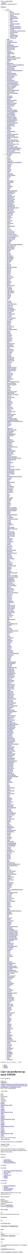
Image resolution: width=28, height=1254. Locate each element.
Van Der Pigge (10, 998)
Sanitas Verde (10, 879)
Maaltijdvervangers (11, 117)
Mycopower (10, 594)
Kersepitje (9, 499)
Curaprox (9, 316)
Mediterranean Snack (12, 572)
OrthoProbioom (11, 746)
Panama (9, 792)
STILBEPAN (10, 943)
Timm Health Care (11, 970)
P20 (8, 783)
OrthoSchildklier (11, 758)
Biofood (9, 265)
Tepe (8, 960)
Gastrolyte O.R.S (11, 411)
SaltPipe (9, 875)
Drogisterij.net (10, 359)
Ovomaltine (10, 782)
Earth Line (9, 362)
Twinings (9, 991)
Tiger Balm (9, 969)
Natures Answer (11, 608)
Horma (8, 465)
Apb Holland (10, 182)
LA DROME (10, 517)
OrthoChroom (10, 681)
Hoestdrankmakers (11, 459)
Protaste (9, 834)
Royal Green (10, 872)
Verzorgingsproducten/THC (14, 152)
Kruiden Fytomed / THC (13, 144)
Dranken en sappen (11, 59)
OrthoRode (9, 756)
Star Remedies (10, 929)
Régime (9, 855)
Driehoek (9, 356)
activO (8, 156)
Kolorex (9, 512)
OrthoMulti (9, 734)
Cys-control (10, 319)
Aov (8, 179)
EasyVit (9, 363)
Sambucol (9, 878)
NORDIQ (9, 625)
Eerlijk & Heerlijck (11, 369)
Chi (8, 299)
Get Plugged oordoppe (12, 420)
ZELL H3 (9, 1049)
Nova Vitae (9, 629)
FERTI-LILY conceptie (12, 394)
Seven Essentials (11, 901)
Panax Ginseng (10, 793)
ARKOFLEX (10, 197)
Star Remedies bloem (12, 930)
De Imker (9, 328)
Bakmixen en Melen (12, 100)
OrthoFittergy (10, 695)
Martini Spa (10, 562)
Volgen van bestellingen (9, 1185)
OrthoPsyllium (10, 749)
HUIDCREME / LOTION (13, 469)
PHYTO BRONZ (11, 813)
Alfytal (8, 168)
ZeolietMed (10, 1052)
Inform (8, 483)
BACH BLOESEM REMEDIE (15, 244)
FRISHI (9, 405)
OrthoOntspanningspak (12, 744)
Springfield (9, 928)
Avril (8, 227)
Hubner (9, 468)
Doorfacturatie (10, 346)
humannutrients (10, 471)
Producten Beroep (11, 830)
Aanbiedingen (7, 1159)
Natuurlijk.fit (10, 615)
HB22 (8, 437)
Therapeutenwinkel (11, 966)
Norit (8, 626)
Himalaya (9, 455)
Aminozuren (13, 38)
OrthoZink (9, 778)
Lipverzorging (10, 106)
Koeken (9, 98)
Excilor (8, 388)
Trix (8, 987)
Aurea (8, 224)
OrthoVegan (10, 769)
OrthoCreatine (10, 687)
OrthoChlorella (10, 680)
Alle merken (8, 154)
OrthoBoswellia (11, 676)
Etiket (8, 386)
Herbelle (9, 448)
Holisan (9, 461)
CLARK (9, 301)
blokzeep (9, 281)
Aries (8, 189)
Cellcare (9, 297)
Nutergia (9, 639)
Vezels (8, 55)
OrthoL (8, 714)
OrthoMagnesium (11, 722)
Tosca (8, 980)
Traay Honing (10, 983)
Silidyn (8, 905)
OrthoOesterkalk (11, 741)
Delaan (8, 332)
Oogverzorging (10, 76)
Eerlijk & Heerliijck (11, 367)
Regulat (9, 857)
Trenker (9, 986)
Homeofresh (10, 462)
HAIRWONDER (11, 434)
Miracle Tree (10, 588)
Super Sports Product (12, 946)
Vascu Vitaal (10, 1004)
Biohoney (9, 268)
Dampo (8, 323)
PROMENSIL (10, 831)
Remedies (9, 128)
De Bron (9, 325)
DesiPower (9, 340)
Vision (8, 1017)
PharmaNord (10, 806)
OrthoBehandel (10, 670)
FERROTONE (10, 393)
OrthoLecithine (10, 717)
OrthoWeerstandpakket (12, 776)
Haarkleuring (10, 63)
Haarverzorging (14, 32)
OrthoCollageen (11, 684)
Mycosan (9, 595)
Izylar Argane (10, 488)
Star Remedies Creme (12, 933)
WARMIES (10, 1035)
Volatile (9, 1029)
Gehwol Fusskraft (11, 414)
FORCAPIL (10, 403)
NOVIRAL (10, 632)
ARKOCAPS (10, 193)
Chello (8, 298)
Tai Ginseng (10, 956)
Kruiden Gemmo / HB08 (13, 141)
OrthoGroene (10, 704)
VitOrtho (9, 1025)
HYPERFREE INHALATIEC (14, 476)
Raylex (8, 854)
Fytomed (9, 410)
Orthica (8, 660)
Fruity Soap (10, 407)
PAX (8, 796)
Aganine (9, 159)
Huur (8, 475)
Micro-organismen (11, 73)
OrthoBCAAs (10, 669)
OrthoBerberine (11, 671)
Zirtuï (8, 1058)
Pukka (8, 840)
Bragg (8, 284)
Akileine (9, 165)
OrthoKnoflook (10, 710)
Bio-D (8, 263)
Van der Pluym (10, 1000)
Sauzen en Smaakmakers (13, 84)
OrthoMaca (9, 721)
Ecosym (9, 364)
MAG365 (9, 548)
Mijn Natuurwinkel (11, 585)
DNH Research (10, 343)
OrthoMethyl (10, 729)
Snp (8, 916)
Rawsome (9, 853)
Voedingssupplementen (12, 46)
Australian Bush (11, 226)
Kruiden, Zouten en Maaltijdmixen (15, 64)
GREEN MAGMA (11, 429)
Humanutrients (10, 472)
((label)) (3, 1234)
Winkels (6, 1177)
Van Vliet (9, 1001)
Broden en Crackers (12, 103)
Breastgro (9, 287)
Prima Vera (9, 826)
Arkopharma (10, 203)
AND (8, 172)
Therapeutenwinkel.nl (12, 967)
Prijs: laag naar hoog (14, 1085)
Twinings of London (12, 993)
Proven (8, 836)
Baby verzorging (11, 115)
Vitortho (9, 1027)
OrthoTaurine (10, 765)
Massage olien (10, 77)
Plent (8, 823)
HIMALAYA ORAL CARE (14, 458)
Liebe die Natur (11, 531)
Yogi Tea (9, 1044)
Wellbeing (9, 1038)
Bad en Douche (11, 49)
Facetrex (9, 390)
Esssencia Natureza (11, 384)
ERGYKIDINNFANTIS (13, 381)
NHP (8, 618)
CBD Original (10, 292)
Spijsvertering (10, 145)
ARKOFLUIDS (11, 199)
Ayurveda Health (11, 237)
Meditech (9, 571)
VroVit (8, 1031)
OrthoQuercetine (11, 751)
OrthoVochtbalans (11, 775)
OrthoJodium (10, 707)
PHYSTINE (10, 811)
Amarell (9, 169)
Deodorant (9, 79)
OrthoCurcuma (10, 688)
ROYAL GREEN (11, 871)
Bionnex (9, 270)
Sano (8, 881)
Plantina (9, 820)
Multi (11, 19)
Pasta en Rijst (10, 101)
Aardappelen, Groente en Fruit (17, 31)
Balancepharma (10, 248)
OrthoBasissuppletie (12, 667)
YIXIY (8, 1042)
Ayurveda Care (10, 233)
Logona (9, 543)
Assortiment (10, 40)
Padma (8, 789)
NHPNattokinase (11, 619)
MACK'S (9, 547)
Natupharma (10, 601)
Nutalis (8, 636)
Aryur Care (9, 220)
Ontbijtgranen (10, 89)
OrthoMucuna (10, 732)
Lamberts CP (10, 524)
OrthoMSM (10, 731)
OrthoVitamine (10, 773)
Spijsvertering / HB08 (12, 147)
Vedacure (9, 1008)
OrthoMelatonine (11, 725)
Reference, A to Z (7, 1087)
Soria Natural (10, 920)
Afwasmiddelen (11, 113)
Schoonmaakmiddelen (12, 111)
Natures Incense (11, 612)
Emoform (9, 376)
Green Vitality (10, 431)
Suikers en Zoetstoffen (12, 93)
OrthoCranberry (11, 686)
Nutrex (8, 643)
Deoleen (9, 333)
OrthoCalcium (10, 677)
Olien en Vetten (14, 36)
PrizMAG (9, 828)
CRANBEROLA (11, 309)
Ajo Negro (9, 164)
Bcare (8, 251)
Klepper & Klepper (11, 510)
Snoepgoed (9, 96)
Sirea (8, 908)
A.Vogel (9, 155)
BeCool (9, 254)
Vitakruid (9, 1019)
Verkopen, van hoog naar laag (8, 1084)
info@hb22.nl (10, 1206)
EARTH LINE (10, 360)
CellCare (9, 295)
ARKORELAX (11, 205)
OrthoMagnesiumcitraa (12, 724)
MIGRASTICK (11, 584)
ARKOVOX (10, 210)
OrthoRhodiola (10, 755)
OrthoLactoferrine (11, 715)
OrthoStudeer (10, 763)
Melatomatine (10, 578)
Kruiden (12, 12)
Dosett (8, 347)
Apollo (8, 183)
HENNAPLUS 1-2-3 (12, 446)
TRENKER (10, 984)
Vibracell (9, 1015)
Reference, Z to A (16, 1087)
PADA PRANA (11, 787)
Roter (8, 867)
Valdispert (9, 995)
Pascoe (8, 795)
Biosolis (9, 271)
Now (8, 635)
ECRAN (9, 366)
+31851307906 (9, 1)
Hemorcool (9, 445)
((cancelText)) (4, 1226)
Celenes (9, 294)
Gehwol (9, 413)
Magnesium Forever (12, 553)
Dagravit (9, 321)
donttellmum (10, 345)
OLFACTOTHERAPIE (13, 653)
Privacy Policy (7, 1172)
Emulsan (9, 377)
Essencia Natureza (11, 383)
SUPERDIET (10, 947)
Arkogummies (10, 200)
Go (7, 427)
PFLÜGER (10, 802)
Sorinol (8, 925)
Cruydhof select (11, 313)
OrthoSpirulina (10, 762)
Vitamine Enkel (14, 35)
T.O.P (8, 953)
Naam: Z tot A (5, 1085)
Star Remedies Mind (12, 937)
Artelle (8, 219)
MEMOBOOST (11, 581)
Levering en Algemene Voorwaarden (13, 1170)
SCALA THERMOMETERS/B (15, 889)
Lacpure (9, 520)
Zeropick (9, 1055)
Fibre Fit (9, 396)
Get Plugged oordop (12, 418)
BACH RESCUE (11, 246)
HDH (8, 438)
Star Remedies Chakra (12, 932)
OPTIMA (9, 656)
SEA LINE (9, 894)
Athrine (9, 222)
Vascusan (9, 1007)
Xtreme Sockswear (11, 1041)
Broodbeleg (10, 97)
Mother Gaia (10, 591)
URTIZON (9, 994)
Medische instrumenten (12, 137)
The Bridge (9, 964)
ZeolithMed (10, 1053)
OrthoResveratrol (11, 753)
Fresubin (9, 404)
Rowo (8, 868)
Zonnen (9, 50)
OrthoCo (9, 683)
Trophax (9, 988)
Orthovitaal (9, 772)
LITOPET (9, 540)
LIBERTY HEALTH (12, 529)
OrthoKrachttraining (12, 711)
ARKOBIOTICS (11, 192)
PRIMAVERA (10, 827)
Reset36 (9, 858)
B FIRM (9, 241)
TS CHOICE (10, 990)
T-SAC (8, 952)
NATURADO (10, 602)
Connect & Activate (12, 304)
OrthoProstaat (10, 748)
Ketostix (9, 500)
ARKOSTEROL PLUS (13, 207)
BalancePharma (11, 247)
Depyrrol (9, 336)
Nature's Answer (11, 605)
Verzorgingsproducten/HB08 (14, 148)
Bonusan (9, 282)
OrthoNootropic (11, 738)
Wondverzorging (11, 114)
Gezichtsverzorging (11, 66)
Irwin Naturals (10, 486)
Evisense (9, 387)
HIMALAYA (10, 454)
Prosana (9, 833)
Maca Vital (9, 546)
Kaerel (8, 495)
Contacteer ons (7, 1175)
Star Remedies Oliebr (12, 939)
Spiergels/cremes (11, 104)
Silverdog (9, 906)
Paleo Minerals (10, 790)
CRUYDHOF (10, 311)
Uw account (4, 1180)
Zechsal (9, 1046)
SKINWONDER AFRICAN (14, 911)
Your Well (9, 1045)
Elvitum (9, 371)
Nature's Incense (11, 606)
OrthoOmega (10, 742)
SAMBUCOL (10, 877)
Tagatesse (9, 954)
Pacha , (8, 786)
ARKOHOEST (11, 202)
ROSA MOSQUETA (12, 865)
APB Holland (10, 180)
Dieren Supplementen (12, 139)
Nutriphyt (9, 646)
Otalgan (9, 780)
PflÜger (9, 803)
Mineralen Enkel (14, 18)
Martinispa (9, 564)
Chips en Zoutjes (11, 87)
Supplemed (9, 949)
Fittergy (9, 400)
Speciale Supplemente (12, 926)
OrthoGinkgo (10, 697)
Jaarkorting (9, 489)
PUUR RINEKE (11, 845)
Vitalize (9, 1021)
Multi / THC (10, 142)
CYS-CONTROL (11, 318)
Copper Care (10, 305)
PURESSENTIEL (11, 844)
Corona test (9, 306)
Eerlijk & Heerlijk (11, 370)
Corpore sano (10, 308)
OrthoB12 (9, 666)
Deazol (8, 330)
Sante (8, 888)
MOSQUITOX (10, 589)
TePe (8, 959)
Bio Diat (9, 261)
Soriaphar (9, 923)
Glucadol (9, 424)
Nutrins (8, 645)
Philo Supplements (11, 807)
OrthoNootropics (11, 739)
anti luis (9, 176)
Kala (8, 496)
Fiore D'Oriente (11, 397)
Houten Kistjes (10, 466)
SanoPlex (9, 885)
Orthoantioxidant (11, 663)
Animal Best (10, 173)
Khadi (8, 502)
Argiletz (9, 188)
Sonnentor (9, 918)
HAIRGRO (10, 432)
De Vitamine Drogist (12, 329)
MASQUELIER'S (11, 565)
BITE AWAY (10, 277)
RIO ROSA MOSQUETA (13, 864)
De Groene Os (10, 326)
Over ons (6, 1173)
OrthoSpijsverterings (12, 761)
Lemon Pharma (10, 527)
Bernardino (9, 260)
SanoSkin (9, 886)
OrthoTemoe (10, 766)
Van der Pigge (10, 997)
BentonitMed (10, 258)
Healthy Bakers (10, 441)
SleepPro (9, 912)
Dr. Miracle (9, 352)
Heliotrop (9, 444)
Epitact (8, 380)
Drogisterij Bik (10, 357)
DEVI (8, 342)
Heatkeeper (9, 442)
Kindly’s (9, 504)
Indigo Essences (11, 482)
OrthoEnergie (10, 691)
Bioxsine (9, 275)
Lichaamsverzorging (15, 23)
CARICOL (9, 289)
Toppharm (9, 978)
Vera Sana (9, 1014)
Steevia (8, 942)
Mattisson (9, 567)
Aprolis (8, 185)
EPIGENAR (10, 379)
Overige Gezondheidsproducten (14, 70)
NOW (8, 633)
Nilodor (9, 622)
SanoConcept (10, 882)
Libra (8, 530)
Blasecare (9, 278)
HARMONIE (10, 435)
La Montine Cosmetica (12, 519)
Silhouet (9, 903)
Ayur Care (9, 230)
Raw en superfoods (14, 14)
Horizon (9, 463)
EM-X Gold (10, 373)
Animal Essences (11, 175)
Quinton (9, 848)
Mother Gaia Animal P (12, 592)
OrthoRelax (10, 752)
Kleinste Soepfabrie (11, 507)
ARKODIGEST (11, 196)
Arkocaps (9, 195)
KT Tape (9, 516)
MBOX (9, 570)
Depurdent (9, 335)
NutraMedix (10, 640)
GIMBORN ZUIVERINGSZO (14, 421)
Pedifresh (9, 797)
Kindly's (9, 503)
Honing (12, 15)
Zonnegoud (10, 1059)
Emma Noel (10, 374)
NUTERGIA (10, 637)
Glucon (8, 425)
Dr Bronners (10, 349)
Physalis (9, 809)
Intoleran (9, 485)
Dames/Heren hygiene (12, 81)
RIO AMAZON (11, 862)
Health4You (10, 439)
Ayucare (9, 229)
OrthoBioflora (10, 674)
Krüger (8, 513)
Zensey (8, 1051)
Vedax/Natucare (11, 1012)
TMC (8, 974)
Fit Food (9, 398)
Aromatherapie (10, 124)
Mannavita (9, 555)
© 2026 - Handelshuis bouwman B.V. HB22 (12, 1252)
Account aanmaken (8, 1188)
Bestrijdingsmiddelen (12, 120)
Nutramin (9, 642)
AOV (8, 178)
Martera (9, 561)
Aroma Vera (10, 214)
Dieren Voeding (11, 151)
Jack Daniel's (10, 490)
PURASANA (10, 841)
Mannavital (9, 557)
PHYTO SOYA (11, 814)
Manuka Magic (10, 558)
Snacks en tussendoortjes (13, 90)
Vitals (8, 1022)
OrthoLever (10, 718)
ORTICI (9, 779)
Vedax (8, 1011)
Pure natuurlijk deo (11, 843)
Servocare (9, 899)
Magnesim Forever (11, 550)
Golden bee (10, 428)
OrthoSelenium (10, 759)
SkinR (8, 909)
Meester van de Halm (12, 575)
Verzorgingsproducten (12, 83)
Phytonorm (9, 816)
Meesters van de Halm (12, 577)
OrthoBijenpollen (11, 673)
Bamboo (9, 250)
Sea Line (9, 895)
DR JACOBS (10, 350)
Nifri (8, 620)
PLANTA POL (10, 819)
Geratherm (9, 417)
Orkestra (9, 659)
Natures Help (10, 609)
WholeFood (10, 1039)
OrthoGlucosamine (11, 698)
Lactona (9, 521)
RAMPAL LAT (11, 851)
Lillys (8, 537)
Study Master (10, 944)
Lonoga (9, 544)
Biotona (9, 272)
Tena (8, 957)
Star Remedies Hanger (12, 935)
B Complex (10, 240)
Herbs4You (9, 449)
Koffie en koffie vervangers (13, 57)
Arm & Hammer (11, 212)
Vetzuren (12, 33)
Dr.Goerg (9, 353)
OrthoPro (9, 745)
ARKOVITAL (10, 209)
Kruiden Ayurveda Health (13, 149)
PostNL (9, 824)
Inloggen (6, 1187)
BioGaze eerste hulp (12, 267)
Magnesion (9, 551)
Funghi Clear (10, 408)
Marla (8, 560)
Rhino (8, 861)
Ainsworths (10, 161)
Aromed (9, 216)
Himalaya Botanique (12, 456)
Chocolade (9, 108)
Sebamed (9, 896)
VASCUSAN (10, 1005)
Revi (8, 860)
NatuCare (9, 599)
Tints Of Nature (11, 973)
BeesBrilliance (10, 257)
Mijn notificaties (8, 1190)
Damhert (9, 322)
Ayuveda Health (11, 238)
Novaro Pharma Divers (12, 630)
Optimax (9, 657)
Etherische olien (11, 125)
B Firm (8, 243)
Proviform (9, 837)
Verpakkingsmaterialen (15, 28)
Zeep (8, 62)
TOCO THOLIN (11, 976)
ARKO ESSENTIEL (12, 190)
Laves (8, 526)
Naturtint (9, 613)
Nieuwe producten (8, 1161)
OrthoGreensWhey (11, 703)
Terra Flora (9, 961)
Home (6, 9)
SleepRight (9, 913)
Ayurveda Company (12, 234)
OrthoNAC (9, 735)
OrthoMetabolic (11, 728)
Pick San (9, 817)
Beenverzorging (11, 69)
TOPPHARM (10, 977)
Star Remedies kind (11, 936)
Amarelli (9, 171)
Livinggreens (10, 541)
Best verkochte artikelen (10, 1162)
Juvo (8, 493)
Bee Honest (10, 255)
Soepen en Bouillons (12, 110)
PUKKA (9, 838)
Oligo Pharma (10, 654)
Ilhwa (8, 480)
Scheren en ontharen (12, 118)
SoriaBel (9, 922)
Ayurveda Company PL (13, 236)
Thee (11, 22)
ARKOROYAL (11, 206)
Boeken (12, 25)
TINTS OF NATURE (12, 971)
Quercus (9, 847)
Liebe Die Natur (11, 533)
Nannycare (9, 596)
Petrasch (9, 800)
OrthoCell (9, 679)
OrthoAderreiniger (11, 662)
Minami (9, 587)
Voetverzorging (14, 21)
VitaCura (9, 1018)
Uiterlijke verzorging (12, 74)
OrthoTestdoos (10, 768)
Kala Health (10, 497)
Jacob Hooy (10, 492)
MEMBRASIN (10, 579)
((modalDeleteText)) (13, 1226)
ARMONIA (10, 213)
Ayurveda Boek (11, 231)
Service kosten (10, 898)
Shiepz (8, 902)
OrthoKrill (9, 712)
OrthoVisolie (10, 770)
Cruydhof (9, 312)
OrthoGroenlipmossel (12, 705)
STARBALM (10, 940)
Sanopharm (9, 884)
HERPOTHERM (11, 451)
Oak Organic (10, 652)
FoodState (9, 401)
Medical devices (11, 135)
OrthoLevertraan (11, 720)
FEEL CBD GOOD (12, 391)
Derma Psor (10, 338)
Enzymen (9, 72)
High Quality (10, 452)
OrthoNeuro (10, 737)
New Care (9, 616)
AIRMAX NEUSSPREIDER (14, 162)
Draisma (9, 355)
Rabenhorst (9, 850)
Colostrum (9, 302)
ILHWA (9, 479)
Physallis (9, 810)
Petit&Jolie (9, 799)
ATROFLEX (10, 223)
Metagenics (9, 582)
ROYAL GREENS (11, 874)
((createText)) (12, 1235)
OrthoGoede (10, 700)
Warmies (9, 1036)
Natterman (9, 598)
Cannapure (9, 288)
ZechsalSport (10, 1048)
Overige (12, 29)
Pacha (8, 785)
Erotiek (8, 138)
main (9, 11)
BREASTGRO (10, 285)
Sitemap (6, 1176)
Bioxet (8, 274)
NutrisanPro (10, 650)
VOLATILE (10, 1028)
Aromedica (9, 217)
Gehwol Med (10, 415)
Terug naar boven (5, 1139)
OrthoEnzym (10, 693)
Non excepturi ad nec (12, 623)
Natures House (10, 611)
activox (8, 158)
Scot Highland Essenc (12, 892)
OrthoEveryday (10, 694)
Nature (8, 604)
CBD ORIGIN (10, 291)
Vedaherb (9, 1010)
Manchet (9, 554)
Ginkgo (9, 422)
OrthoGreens (10, 701)
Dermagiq (9, 339)
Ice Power (9, 478)
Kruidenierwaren (11, 121)
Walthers (9, 1032)
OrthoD (9, 690)
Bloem (8, 280)
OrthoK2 (9, 708)
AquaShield (10, 186)
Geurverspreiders (11, 131)
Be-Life (9, 253)
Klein (8, 506)
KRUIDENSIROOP (12, 514)
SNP (8, 915)
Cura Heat (9, 315)
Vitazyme (9, 1024)
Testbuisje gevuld (11, 963)
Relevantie (4, 1082)
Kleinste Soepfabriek (12, 509)
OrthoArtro (9, 664)
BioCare (9, 264)
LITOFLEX (10, 538)
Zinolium (9, 1056)
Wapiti (8, 1034)
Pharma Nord (10, 804)
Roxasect (9, 870)
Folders (8, 130)
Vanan (8, 1002)
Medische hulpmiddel (15, 26)
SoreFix (9, 919)
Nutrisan (9, 649)
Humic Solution (11, 473)
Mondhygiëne (13, 16)
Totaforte (9, 981)
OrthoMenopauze (11, 727)
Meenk (8, 574)
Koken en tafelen (11, 56)
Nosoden (9, 628)
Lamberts (9, 523)
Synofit (8, 950)
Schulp (8, 891)
